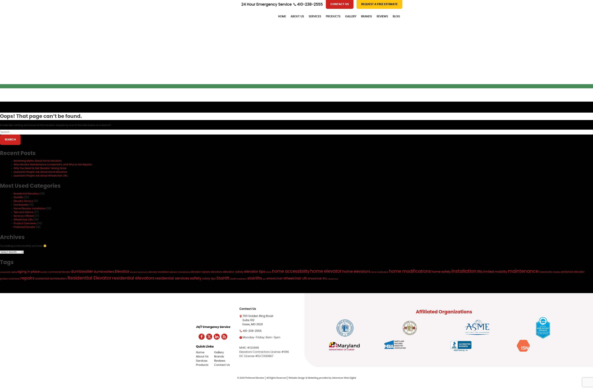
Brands (366, 16)
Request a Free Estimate (379, 4)
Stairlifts (18, 197)
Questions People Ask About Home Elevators (40, 172)
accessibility (5, 272)
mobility (556, 272)
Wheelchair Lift (295, 278)
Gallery (350, 16)
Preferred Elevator (24, 227)
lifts (480, 271)
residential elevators (133, 278)
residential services (172, 278)
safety (196, 278)
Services (315, 16)
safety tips (209, 278)
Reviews (382, 16)
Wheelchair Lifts (23, 219)
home (268, 272)
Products (333, 16)
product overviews (10, 279)
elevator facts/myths (139, 272)
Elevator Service (23, 201)
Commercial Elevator (59, 272)
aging (14, 272)
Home (282, 16)
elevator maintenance (180, 272)
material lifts (545, 272)
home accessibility (291, 271)
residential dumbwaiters (51, 278)
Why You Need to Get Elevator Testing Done (40, 168)
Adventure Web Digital (344, 378)
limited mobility (495, 271)
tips (264, 279)
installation (463, 271)
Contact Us (339, 4)
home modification (379, 272)
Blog (396, 16)
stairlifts (254, 278)
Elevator (122, 271)
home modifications (410, 271)
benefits (43, 272)
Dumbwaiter (21, 205)
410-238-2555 (310, 4)
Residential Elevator (89, 278)
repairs (27, 278)
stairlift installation (238, 279)
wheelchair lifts (317, 278)
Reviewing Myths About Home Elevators (38, 161)
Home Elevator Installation (30, 208)
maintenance (523, 271)
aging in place (28, 271)
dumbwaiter (82, 271)
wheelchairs (333, 279)
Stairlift (222, 278)
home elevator (326, 271)
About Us (297, 16)
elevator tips (254, 271)
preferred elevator (573, 272)
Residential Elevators (26, 193)
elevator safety (233, 272)
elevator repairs (200, 272)
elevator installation (158, 272)
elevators (216, 272)
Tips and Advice (23, 212)
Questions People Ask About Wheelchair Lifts (40, 175)
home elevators (356, 271)
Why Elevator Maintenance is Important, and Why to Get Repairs (53, 164)
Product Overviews (25, 223)
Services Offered (24, 216)
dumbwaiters (104, 271)
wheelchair (274, 278)
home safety (441, 271)
